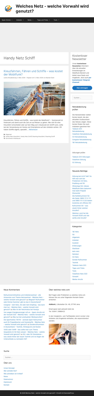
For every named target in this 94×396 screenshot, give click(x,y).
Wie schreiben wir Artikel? (13, 374)
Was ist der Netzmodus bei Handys (26, 309)
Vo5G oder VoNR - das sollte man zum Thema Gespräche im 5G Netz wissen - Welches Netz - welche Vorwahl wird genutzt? (24, 332)
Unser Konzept (9, 368)
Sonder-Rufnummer (79, 260)
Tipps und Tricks (42, 20)
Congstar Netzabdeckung (81, 140)
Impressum (8, 382)
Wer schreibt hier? (10, 371)
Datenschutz (8, 379)
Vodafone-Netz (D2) (79, 274)
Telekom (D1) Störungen (81, 157)
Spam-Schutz (6, 20)
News (6, 376)
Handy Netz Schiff (26, 136)
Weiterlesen (33, 129)
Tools (55, 20)
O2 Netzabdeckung (79, 137)
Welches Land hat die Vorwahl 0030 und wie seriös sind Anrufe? (80, 215)
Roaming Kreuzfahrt (38, 136)
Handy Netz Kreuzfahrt (13, 136)
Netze (29, 20)
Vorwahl (75, 276)
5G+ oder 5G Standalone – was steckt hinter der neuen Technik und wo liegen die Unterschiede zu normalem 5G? (24, 336)
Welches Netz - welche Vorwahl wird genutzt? (52, 9)
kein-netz (75, 251)
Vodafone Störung (79, 160)
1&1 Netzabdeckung (79, 142)
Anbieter (19, 20)
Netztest (75, 254)
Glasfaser (75, 248)
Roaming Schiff (50, 136)
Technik (75, 262)
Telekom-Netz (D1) (79, 265)
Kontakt (6, 385)
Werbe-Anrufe (77, 279)
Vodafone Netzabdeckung (82, 134)
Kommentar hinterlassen (13, 138)
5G (73, 234)
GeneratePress (69, 393)
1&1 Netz (75, 232)
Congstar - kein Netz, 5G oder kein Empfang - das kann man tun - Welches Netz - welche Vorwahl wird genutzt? (24, 307)
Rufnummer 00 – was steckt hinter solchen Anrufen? (80, 208)
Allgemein (9, 134)
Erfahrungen (76, 246)
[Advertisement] (47, 36)
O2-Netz (75, 257)
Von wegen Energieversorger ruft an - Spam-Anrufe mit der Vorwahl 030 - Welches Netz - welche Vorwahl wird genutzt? (24, 314)
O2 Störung (76, 162)
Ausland (75, 243)
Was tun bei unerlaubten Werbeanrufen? (28, 317)
